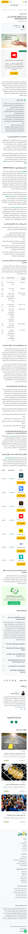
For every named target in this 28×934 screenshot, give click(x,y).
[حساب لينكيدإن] (24, 709)
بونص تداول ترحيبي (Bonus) (22, 863)
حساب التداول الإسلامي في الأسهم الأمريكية (9, 9)
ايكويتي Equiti (24, 882)
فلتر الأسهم (24, 856)
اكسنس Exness (24, 878)
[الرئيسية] (23, 2)
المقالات (20, 9)
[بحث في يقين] (10, 2)
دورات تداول (5, 1)
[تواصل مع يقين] (25, 931)
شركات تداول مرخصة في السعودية (20, 888)
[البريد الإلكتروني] (21, 709)
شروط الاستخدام (23, 928)
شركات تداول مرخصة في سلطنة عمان (20, 892)
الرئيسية (25, 9)
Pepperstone (24, 873)
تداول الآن (15, 73)
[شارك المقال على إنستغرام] (12, 680)
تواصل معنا (24, 846)
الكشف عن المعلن (23, 13)
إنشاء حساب (24, 850)
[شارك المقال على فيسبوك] (10, 680)
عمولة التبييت (23, 171)
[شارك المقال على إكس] (15, 680)
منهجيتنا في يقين (23, 843)
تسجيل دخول (24, 848)
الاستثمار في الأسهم (16, 207)
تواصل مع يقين (15, 603)
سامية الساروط (16, 25)
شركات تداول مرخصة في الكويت (21, 893)
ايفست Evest (24, 871)
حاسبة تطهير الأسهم (23, 861)
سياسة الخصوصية (23, 931)
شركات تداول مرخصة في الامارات (21, 890)
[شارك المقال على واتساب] (7, 680)
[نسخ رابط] (4, 680)
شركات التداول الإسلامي (11, 457)
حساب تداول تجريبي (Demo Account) (20, 860)
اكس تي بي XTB (24, 876)
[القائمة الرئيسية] (26, 2)
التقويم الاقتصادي (23, 865)
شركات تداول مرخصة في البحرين (21, 897)
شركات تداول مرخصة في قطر (21, 895)
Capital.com (24, 875)
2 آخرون (23, 29)
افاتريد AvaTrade (23, 880)
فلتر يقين (12, 436)
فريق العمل (24, 844)
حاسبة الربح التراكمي (23, 858)
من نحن (25, 841)
